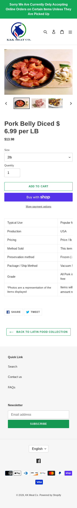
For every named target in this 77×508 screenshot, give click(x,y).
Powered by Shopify (50, 495)
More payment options (38, 206)
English (37, 448)
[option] (21, 103)
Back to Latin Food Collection (41, 331)
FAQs (11, 387)
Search (12, 366)
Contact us (15, 376)
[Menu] (70, 31)
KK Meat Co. (32, 495)
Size (6, 150)
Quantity (9, 165)
